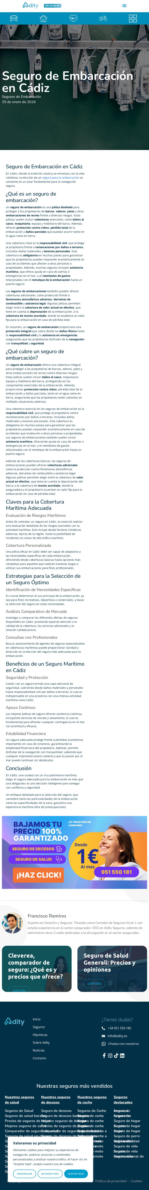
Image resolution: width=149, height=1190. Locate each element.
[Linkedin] (122, 1055)
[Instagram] (110, 1055)
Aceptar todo (76, 1173)
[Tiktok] (116, 1055)
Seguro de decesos (56, 1110)
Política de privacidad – (112, 1181)
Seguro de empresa (122, 1110)
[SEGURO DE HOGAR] (45, 18)
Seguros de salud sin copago (28, 1136)
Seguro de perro (127, 1136)
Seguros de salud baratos (25, 1115)
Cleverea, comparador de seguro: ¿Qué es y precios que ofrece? (35, 966)
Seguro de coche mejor (90, 1121)
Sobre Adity (41, 1042)
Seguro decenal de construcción (129, 1156)
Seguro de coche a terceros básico (92, 1131)
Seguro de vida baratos (126, 1151)
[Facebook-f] (104, 1055)
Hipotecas (40, 1035)
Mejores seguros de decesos (64, 1121)
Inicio (37, 1019)
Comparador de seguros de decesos (70, 1131)
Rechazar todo (50, 1173)
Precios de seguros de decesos (66, 1126)
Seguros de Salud (19, 1110)
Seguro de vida (126, 1146)
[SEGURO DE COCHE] (15, 18)
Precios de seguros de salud (27, 1121)
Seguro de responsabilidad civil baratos (126, 1141)
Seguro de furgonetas (122, 1115)
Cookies (136, 1181)
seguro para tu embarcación (60, 177)
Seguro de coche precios (90, 1126)
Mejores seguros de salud (25, 1126)
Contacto (39, 1058)
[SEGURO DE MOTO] (104, 18)
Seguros (39, 1027)
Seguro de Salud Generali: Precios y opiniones (109, 962)
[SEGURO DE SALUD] (74, 18)
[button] (124, 5)
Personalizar (24, 1173)
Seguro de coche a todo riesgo (92, 1136)
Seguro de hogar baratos (127, 1126)
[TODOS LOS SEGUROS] (134, 18)
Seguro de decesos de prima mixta (69, 1136)
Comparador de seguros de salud (32, 1131)
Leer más (19, 990)
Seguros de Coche (91, 1110)
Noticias (39, 1050)
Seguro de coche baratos (90, 1115)
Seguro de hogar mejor (127, 1131)
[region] (50, 1159)
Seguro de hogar (127, 1121)
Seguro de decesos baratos (63, 1115)
